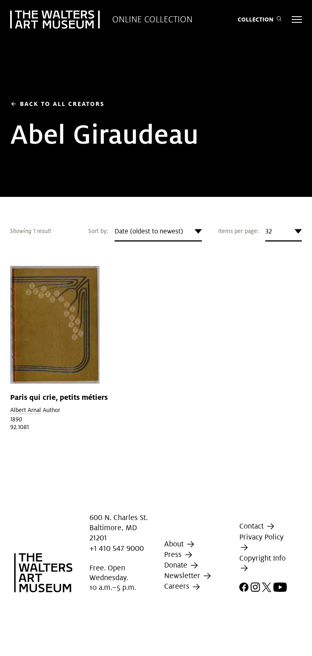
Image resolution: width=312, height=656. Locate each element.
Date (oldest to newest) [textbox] (149, 231)
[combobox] (158, 231)
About (175, 543)
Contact (252, 526)
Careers (177, 586)
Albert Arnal (25, 410)
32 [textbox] (268, 231)
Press (174, 554)
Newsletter (183, 575)
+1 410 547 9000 (116, 548)
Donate (176, 565)
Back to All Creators (57, 104)
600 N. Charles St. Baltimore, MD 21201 (118, 527)
